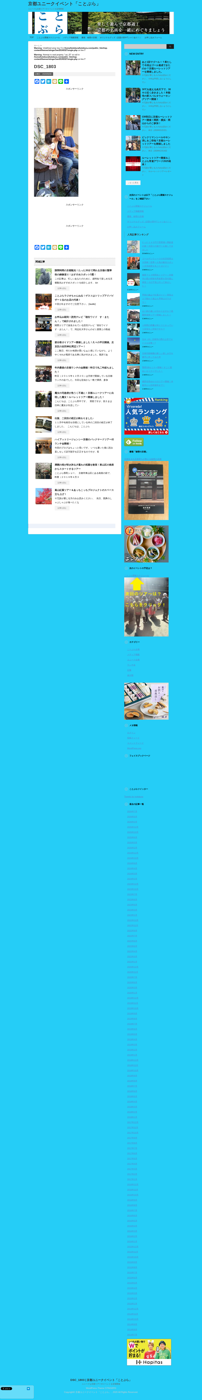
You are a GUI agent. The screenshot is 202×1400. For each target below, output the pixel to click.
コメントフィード (135, 743)
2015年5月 (132, 1283)
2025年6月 (132, 837)
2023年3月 (132, 910)
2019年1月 (132, 1055)
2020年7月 (132, 977)
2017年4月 (132, 1164)
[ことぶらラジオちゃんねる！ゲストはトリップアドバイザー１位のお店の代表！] (43, 309)
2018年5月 (132, 1096)
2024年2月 (132, 879)
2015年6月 (132, 1278)
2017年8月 (132, 1143)
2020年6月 (132, 982)
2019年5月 (132, 1034)
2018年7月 (132, 1086)
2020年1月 (132, 993)
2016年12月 (132, 1184)
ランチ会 (131, 665)
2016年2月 (132, 1236)
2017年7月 (132, 1148)
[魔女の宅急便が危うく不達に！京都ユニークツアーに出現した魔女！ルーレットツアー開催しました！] (43, 406)
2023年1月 (132, 915)
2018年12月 (132, 1060)
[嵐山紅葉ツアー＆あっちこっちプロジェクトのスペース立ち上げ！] (43, 503)
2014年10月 (132, 1319)
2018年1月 (132, 1117)
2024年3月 (132, 873)
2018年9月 (132, 1075)
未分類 (130, 675)
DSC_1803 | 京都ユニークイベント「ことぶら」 (101, 1379)
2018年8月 (132, 1081)
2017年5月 (132, 1158)
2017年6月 (132, 1153)
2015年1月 (132, 1303)
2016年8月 (132, 1205)
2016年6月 (132, 1215)
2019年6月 (132, 1029)
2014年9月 (132, 1324)
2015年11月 (132, 1252)
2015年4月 (132, 1288)
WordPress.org (134, 748)
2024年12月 (132, 853)
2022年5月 (132, 946)
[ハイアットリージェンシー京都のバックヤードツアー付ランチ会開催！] (43, 452)
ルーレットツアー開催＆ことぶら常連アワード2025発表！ (156, 161)
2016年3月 (132, 1231)
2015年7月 (132, 1272)
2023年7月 (132, 894)
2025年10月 (132, 832)
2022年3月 (132, 956)
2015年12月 (132, 1246)
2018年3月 (132, 1107)
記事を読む (62, 288)
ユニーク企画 (133, 660)
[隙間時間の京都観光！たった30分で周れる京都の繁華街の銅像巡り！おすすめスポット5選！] (43, 283)
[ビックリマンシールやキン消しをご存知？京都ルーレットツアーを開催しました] (133, 149)
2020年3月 (132, 987)
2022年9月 (132, 930)
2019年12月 (132, 998)
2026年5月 (132, 816)
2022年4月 (132, 951)
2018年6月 (132, 1091)
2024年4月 (132, 868)
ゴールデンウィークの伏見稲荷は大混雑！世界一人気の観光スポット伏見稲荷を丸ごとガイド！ (157, 262)
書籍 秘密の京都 (89, 37)
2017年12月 (132, 1122)
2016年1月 (132, 1241)
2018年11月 (132, 1065)
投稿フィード (133, 738)
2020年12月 (132, 967)
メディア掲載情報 (70, 37)
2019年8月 (132, 1019)
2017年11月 (132, 1127)
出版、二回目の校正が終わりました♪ (74, 418)
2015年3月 (132, 1293)
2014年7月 (132, 1335)
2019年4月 (132, 1039)
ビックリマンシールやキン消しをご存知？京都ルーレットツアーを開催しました (156, 140)
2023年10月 (132, 889)
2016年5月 (132, 1221)
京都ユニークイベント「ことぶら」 (64, 3)
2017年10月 (132, 1132)
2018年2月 (132, 1112)
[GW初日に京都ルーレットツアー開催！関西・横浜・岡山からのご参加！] (133, 129)
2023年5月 (132, 905)
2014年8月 (132, 1329)
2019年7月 (132, 1024)
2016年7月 (132, 1210)
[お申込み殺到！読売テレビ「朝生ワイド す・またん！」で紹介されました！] (43, 330)
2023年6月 (132, 899)
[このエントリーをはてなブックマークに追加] (28, 1388)
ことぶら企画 (133, 649)
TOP (32, 37)
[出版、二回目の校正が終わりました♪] (43, 431)
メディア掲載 (133, 654)
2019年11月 (132, 1003)
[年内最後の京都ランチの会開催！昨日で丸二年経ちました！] (43, 381)
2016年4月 (132, 1226)
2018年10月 (132, 1070)
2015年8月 (132, 1267)
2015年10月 (132, 1257)
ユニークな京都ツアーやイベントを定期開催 (101, 1384)
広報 (129, 670)
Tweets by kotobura (133, 796)
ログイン (131, 733)
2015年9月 (132, 1262)
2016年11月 (132, 1189)
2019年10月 (132, 1008)
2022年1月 (132, 962)
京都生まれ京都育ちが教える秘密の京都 (142, 459)
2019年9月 (132, 1013)
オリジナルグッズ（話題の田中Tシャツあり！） (121, 37)
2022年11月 (132, 925)
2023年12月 (132, 884)
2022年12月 (132, 920)
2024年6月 (132, 863)
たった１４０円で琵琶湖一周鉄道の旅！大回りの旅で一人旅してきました (157, 246)
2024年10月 (132, 858)
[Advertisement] (74, 98)
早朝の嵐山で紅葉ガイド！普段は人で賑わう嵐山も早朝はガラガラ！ (157, 298)
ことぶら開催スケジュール (48, 37)
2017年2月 (132, 1174)
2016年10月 (132, 1195)
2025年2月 (132, 848)
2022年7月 (132, 936)
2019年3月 (132, 1044)
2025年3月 (132, 842)
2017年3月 (132, 1169)
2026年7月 (132, 811)
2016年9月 (132, 1200)
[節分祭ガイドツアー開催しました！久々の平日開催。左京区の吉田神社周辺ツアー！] (43, 355)
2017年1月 (132, 1179)
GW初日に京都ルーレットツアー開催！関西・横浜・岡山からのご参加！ (157, 119)
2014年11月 (132, 1314)
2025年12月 (132, 827)
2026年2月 (132, 822)
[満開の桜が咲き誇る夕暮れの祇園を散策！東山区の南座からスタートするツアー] (43, 478)
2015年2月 (132, 1298)
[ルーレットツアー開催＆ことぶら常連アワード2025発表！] (133, 170)
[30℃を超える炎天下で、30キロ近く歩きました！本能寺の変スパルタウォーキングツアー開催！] (133, 101)
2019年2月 (132, 1050)
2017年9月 (132, 1138)
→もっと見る (133, 183)
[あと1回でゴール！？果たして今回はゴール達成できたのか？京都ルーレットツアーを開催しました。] (133, 74)
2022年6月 (132, 941)
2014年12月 (132, 1309)
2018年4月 (132, 1101)
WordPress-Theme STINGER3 (101, 1388)
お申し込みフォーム (153, 37)
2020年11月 (132, 972)
